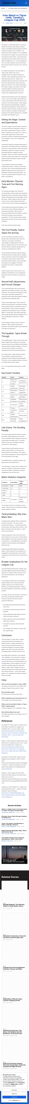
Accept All (14, 1097)
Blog (4, 903)
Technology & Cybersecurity (8, 812)
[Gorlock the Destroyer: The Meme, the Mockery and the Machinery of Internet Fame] (14, 1017)
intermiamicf (5, 737)
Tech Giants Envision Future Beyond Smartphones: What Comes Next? (13, 838)
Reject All (14, 1093)
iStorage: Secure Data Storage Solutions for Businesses (14, 816)
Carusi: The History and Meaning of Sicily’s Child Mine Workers (13, 824)
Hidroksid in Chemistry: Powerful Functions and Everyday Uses (14, 936)
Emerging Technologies (7, 840)
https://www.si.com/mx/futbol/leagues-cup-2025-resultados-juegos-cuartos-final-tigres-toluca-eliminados (14, 795)
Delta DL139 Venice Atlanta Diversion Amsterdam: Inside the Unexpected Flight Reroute (14, 1065)
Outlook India (8, 769)
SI (11, 797)
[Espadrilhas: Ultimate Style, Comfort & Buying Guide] (14, 985)
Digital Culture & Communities (9, 826)
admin (4, 908)
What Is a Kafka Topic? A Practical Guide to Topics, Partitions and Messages (14, 809)
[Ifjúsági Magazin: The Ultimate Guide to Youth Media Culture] (14, 891)
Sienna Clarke (6, 1035)
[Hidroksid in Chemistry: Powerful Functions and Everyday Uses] (14, 922)
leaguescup (5, 753)
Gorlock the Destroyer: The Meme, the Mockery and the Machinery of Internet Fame (12, 1032)
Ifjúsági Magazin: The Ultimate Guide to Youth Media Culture (13, 905)
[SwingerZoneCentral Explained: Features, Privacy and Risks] (14, 954)
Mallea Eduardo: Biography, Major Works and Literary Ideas (14, 831)
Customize (14, 1090)
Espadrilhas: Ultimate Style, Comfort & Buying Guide (12, 999)
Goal (3, 783)
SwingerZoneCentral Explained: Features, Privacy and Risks (14, 968)
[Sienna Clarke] (4, 23)
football (4, 661)
